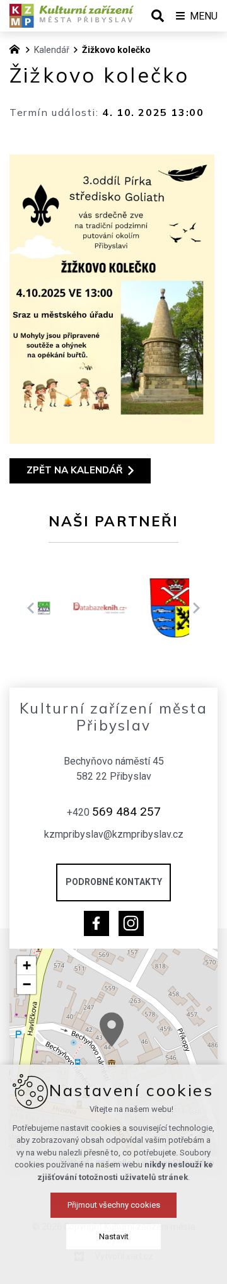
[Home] (17, 48)
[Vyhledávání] (157, 15)
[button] (112, 1030)
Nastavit (114, 1236)
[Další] (30, 608)
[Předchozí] (196, 608)
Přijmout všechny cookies (113, 1205)
